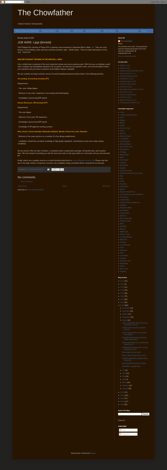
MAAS (122, 123)
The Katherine (125, 141)
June (124, 373)
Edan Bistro (124, 186)
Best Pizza (78, 31)
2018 (122, 290)
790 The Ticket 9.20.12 (128, 95)
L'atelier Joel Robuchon (128, 115)
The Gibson (124, 197)
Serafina (123, 258)
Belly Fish (123, 240)
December (126, 308)
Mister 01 (123, 216)
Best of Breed (109, 31)
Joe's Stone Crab (126, 147)
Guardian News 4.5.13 (128, 81)
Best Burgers (64, 31)
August (125, 320)
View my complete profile (127, 56)
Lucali (122, 112)
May (124, 376)
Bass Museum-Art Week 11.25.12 (132, 89)
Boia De (123, 133)
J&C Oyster (124, 160)
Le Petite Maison (126, 237)
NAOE (122, 125)
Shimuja (123, 242)
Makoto (122, 168)
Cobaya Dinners (48, 31)
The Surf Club (125, 128)
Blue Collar (124, 269)
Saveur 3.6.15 (125, 68)
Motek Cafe (124, 232)
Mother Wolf (124, 155)
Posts (123, 430)
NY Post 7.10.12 (126, 97)
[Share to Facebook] (60, 169)
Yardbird (123, 271)
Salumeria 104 (125, 261)
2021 (122, 281)
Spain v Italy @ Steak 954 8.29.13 (134, 355)
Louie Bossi (124, 255)
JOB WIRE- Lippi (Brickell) (131, 366)
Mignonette (124, 263)
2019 (122, 287)
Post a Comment (27, 181)
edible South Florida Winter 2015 (131, 71)
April (124, 379)
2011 (122, 395)
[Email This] (52, 169)
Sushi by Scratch (126, 171)
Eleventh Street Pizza (127, 192)
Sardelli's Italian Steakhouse (130, 202)
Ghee (122, 247)
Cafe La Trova (125, 234)
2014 (122, 302)
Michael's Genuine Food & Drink (131, 173)
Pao (121, 176)
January (125, 388)
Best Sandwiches (93, 31)
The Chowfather (45, 12)
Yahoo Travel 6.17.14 (127, 73)
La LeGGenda (125, 245)
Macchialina (124, 149)
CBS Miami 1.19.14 (127, 79)
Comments (125, 434)
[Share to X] (57, 169)
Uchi (121, 178)
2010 (122, 398)
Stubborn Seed (125, 221)
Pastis (122, 181)
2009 (122, 401)
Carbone (123, 163)
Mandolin (123, 226)
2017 (122, 293)
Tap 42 (122, 266)
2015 (122, 299)
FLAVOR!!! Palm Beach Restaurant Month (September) (134, 338)
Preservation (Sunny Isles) (131, 352)
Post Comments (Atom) (35, 190)
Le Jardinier (124, 139)
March (124, 382)
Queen (122, 189)
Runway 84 (124, 165)
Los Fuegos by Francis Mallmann (132, 194)
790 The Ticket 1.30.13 (128, 84)
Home (144, 31)
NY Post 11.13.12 (126, 92)
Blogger (93, 453)
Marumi (122, 229)
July (124, 370)
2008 (122, 404)
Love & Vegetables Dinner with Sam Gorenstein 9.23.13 (134, 324)
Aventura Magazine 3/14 (128, 76)
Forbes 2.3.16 (125, 65)
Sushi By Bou (125, 200)
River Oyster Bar (126, 218)
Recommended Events (128, 31)
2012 (122, 392)
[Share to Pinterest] (62, 169)
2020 (122, 284)
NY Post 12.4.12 (126, 87)
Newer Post (22, 186)
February (125, 385)
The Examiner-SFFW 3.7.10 (130, 103)
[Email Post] (48, 169)
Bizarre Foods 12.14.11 (128, 100)
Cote (121, 117)
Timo (122, 253)
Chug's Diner (124, 213)
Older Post (106, 186)
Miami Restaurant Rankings (27, 31)
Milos (122, 224)
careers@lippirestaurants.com (83, 160)
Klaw (122, 157)
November (126, 311)
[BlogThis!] (55, 169)
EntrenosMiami (125, 144)
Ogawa (122, 120)
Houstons (123, 184)
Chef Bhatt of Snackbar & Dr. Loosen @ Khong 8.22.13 (135, 348)
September (126, 317)
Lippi (92, 47)
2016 (122, 296)
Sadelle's (123, 205)
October (125, 314)
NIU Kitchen (124, 210)
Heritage (123, 152)
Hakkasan (123, 250)
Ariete (122, 131)
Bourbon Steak (125, 136)
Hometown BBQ (125, 208)
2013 (122, 305)
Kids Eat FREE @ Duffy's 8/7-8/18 (134, 363)
